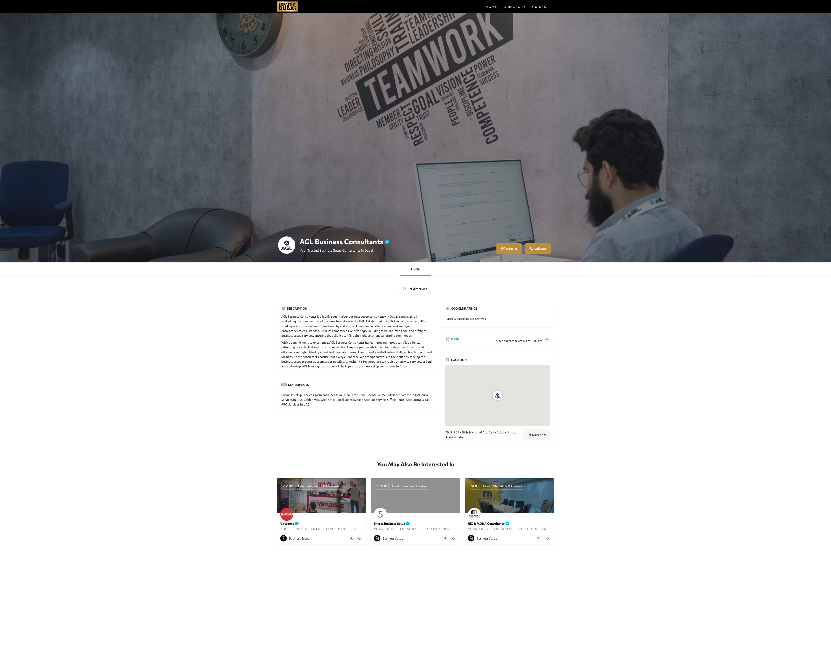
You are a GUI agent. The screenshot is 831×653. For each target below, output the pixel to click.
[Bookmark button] (359, 538)
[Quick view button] (351, 538)
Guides (539, 6)
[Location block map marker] (497, 395)
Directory (515, 6)
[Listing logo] (286, 245)
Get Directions (536, 434)
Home (491, 6)
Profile (415, 269)
